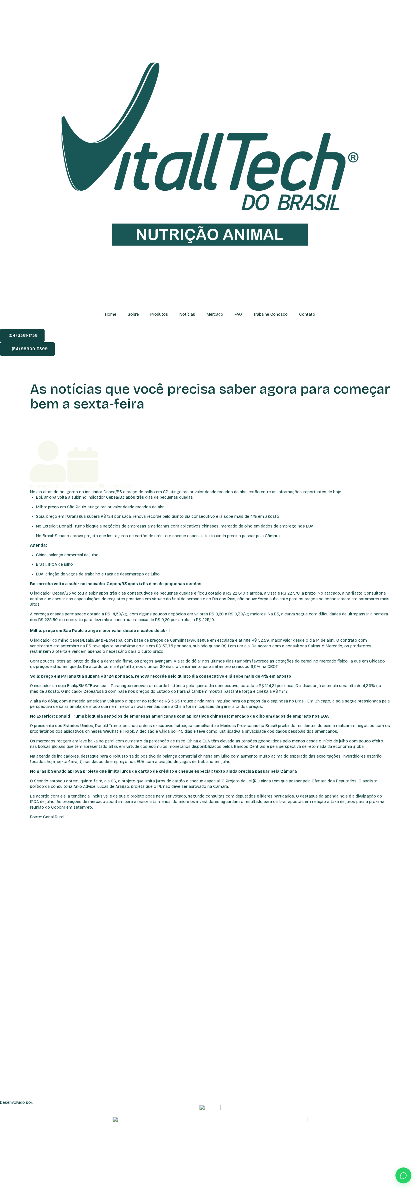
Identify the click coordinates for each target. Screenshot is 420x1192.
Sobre (133, 314)
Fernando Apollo (50, 486)
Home (110, 314)
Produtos (159, 314)
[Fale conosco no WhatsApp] (403, 1175)
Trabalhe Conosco (270, 314)
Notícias (187, 314)
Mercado (215, 314)
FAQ (238, 314)
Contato (307, 314)
